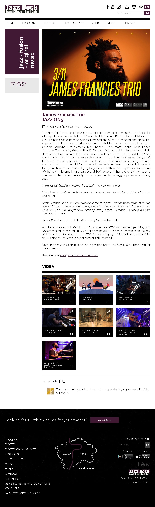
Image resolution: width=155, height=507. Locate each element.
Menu (112, 23)
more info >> (104, 420)
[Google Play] (125, 456)
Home (10, 23)
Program (29, 23)
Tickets (10, 444)
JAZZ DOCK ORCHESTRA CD (23, 493)
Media (95, 23)
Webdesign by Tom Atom (141, 482)
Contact (129, 23)
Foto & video (74, 23)
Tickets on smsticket (20, 449)
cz (141, 7)
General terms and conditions (27, 483)
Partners (12, 478)
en (147, 7)
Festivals (50, 23)
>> (147, 445)
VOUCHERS (12, 488)
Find (147, 13)
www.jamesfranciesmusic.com (79, 255)
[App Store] (142, 456)
